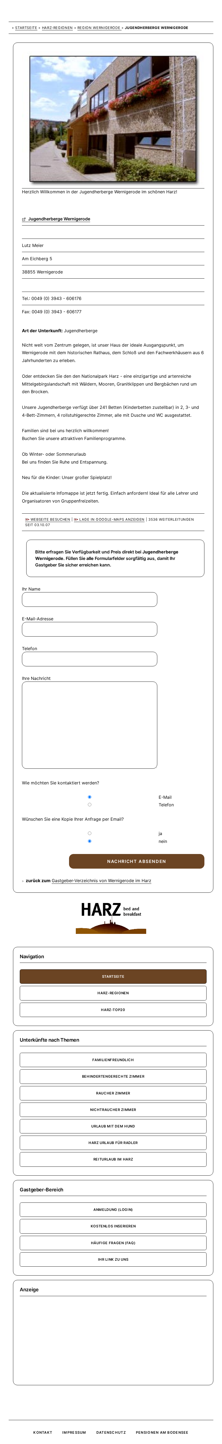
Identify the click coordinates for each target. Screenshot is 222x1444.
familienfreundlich (113, 1060)
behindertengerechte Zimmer (113, 1076)
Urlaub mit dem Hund (113, 1126)
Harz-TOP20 (113, 1010)
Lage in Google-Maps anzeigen (111, 519)
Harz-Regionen (57, 28)
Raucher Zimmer (113, 1093)
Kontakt (42, 1432)
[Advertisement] (113, 1340)
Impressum (74, 1432)
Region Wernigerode (99, 28)
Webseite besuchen (49, 519)
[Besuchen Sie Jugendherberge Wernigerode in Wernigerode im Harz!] (113, 185)
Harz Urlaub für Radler (113, 1143)
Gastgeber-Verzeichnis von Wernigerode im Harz (101, 880)
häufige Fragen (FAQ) (113, 1243)
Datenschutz (111, 1432)
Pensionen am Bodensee (162, 1432)
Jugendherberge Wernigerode (58, 218)
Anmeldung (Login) (113, 1210)
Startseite (26, 28)
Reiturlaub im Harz (113, 1159)
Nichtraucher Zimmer (113, 1110)
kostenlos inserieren (113, 1226)
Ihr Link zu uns (113, 1259)
